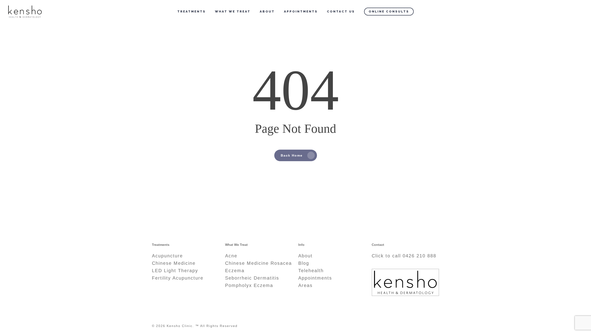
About (305, 255)
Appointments (315, 278)
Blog (303, 263)
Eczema (234, 270)
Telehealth (311, 270)
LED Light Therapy (175, 270)
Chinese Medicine (174, 263)
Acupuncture (167, 255)
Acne (231, 255)
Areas (305, 285)
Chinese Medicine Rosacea (258, 263)
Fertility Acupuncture (177, 278)
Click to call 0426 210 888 (404, 255)
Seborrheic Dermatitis (252, 278)
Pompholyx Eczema (249, 285)
